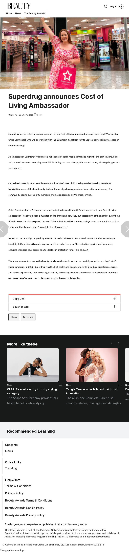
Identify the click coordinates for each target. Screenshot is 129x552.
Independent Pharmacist (97, 536)
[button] (118, 343)
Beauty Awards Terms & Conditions (28, 500)
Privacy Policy (14, 493)
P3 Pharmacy (72, 536)
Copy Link (18, 298)
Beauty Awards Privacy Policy (25, 515)
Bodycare (28, 317)
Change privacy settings (12, 550)
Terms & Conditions (18, 486)
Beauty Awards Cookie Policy (24, 508)
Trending (11, 468)
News (14, 317)
